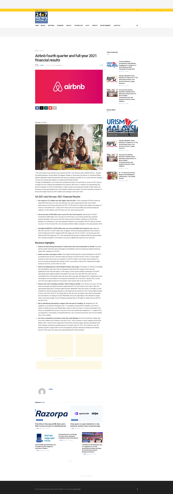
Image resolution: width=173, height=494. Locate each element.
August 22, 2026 (45, 428)
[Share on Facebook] (37, 108)
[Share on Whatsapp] (46, 108)
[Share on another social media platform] (55, 108)
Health (68, 25)
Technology (78, 25)
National (51, 25)
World (43, 25)
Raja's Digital (77, 489)
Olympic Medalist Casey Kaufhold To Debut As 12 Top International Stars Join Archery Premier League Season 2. (128, 79)
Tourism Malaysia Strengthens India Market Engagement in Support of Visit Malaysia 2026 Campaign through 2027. (127, 65)
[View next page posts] (70, 461)
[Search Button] (137, 25)
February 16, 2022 (50, 65)
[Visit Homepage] (41, 17)
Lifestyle (117, 25)
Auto (87, 25)
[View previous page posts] (67, 461)
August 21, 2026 (80, 428)
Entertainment (105, 25)
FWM (42, 65)
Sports (94, 25)
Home (37, 25)
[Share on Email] (50, 108)
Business (60, 25)
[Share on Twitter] (42, 108)
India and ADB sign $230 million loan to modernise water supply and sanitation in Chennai (45, 446)
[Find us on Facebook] (137, 10)
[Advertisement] (86, 4)
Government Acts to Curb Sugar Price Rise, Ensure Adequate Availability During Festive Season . (69, 436)
